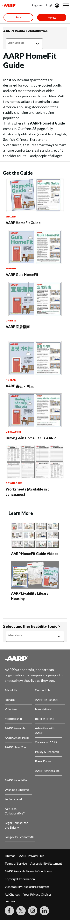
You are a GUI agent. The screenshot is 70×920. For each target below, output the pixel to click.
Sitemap (10, 855)
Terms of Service (16, 863)
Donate (10, 699)
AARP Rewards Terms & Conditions (28, 871)
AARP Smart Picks (17, 737)
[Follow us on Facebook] (9, 910)
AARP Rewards (15, 728)
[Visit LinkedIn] (44, 910)
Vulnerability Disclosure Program (27, 886)
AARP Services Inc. (47, 770)
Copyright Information (20, 879)
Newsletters (43, 709)
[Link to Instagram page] (32, 910)
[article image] (35, 211)
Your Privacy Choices (37, 894)
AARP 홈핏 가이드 (20, 386)
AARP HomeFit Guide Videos (34, 553)
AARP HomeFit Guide (23, 223)
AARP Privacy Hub (32, 855)
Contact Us (42, 690)
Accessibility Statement (46, 863)
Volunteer (11, 709)
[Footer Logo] (35, 658)
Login (49, 5)
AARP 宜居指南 (18, 327)
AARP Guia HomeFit (22, 274)
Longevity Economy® (19, 837)
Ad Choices (12, 894)
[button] (66, 5)
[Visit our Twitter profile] (21, 910)
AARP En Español (46, 699)
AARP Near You (15, 747)
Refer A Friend (44, 718)
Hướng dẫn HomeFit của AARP (31, 438)
